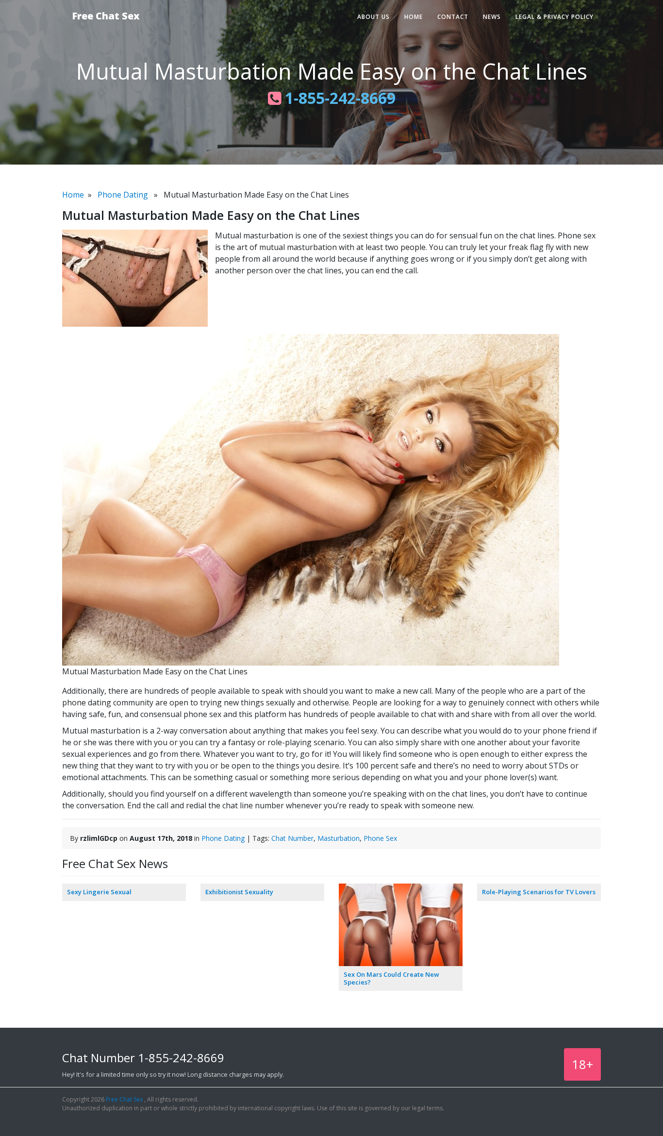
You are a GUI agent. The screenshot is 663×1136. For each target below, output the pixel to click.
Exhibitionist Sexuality (239, 891)
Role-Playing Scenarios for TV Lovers (539, 891)
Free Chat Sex (106, 15)
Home (413, 17)
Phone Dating (123, 194)
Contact (452, 17)
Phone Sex (380, 838)
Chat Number (292, 838)
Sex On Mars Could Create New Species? (391, 978)
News (492, 17)
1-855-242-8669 (338, 97)
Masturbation (338, 838)
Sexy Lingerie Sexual (99, 891)
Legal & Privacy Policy (554, 17)
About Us (373, 17)
